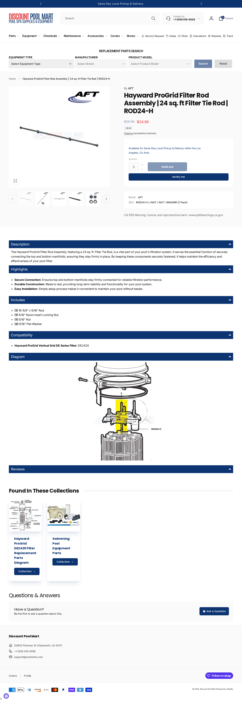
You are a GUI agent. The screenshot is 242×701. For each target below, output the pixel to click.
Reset (223, 63)
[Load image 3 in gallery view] (59, 199)
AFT (128, 88)
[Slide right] (201, 3)
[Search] (153, 18)
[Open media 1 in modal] (59, 136)
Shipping (128, 133)
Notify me (178, 177)
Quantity (133, 159)
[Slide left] (41, 3)
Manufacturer (86, 57)
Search (203, 63)
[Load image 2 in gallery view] (42, 199)
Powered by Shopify (224, 689)
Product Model (140, 57)
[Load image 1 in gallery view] (25, 199)
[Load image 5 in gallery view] (93, 199)
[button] (226, 18)
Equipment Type (20, 57)
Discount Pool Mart (208, 689)
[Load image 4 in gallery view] (76, 199)
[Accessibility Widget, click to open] (6, 696)
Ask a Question (216, 611)
